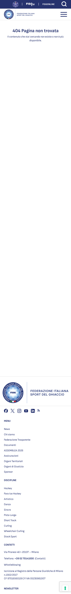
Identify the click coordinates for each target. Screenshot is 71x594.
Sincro (7, 509)
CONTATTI (9, 544)
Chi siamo (9, 434)
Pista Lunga (10, 515)
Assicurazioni (11, 455)
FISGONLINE (48, 4)
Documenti (10, 445)
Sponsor (8, 471)
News (7, 429)
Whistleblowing (12, 564)
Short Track (10, 520)
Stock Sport (10, 536)
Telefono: (19, 558)
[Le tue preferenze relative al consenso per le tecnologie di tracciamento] (65, 588)
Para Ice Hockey (12, 493)
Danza (7, 504)
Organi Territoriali (13, 461)
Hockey (8, 488)
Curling (8, 525)
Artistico (8, 499)
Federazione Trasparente (17, 439)
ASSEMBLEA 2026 (13, 450)
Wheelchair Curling (14, 531)
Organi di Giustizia (14, 466)
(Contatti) (40, 558)
